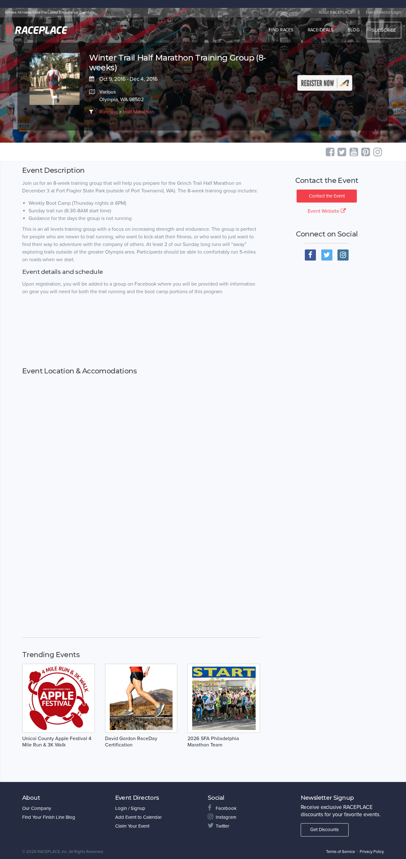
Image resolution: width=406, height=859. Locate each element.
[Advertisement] (141, 331)
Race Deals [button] (321, 30)
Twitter (222, 826)
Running (108, 112)
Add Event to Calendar (138, 817)
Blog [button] (354, 30)
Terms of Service (340, 851)
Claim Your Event (132, 826)
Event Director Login (383, 12)
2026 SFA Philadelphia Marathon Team (213, 741)
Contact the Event (327, 196)
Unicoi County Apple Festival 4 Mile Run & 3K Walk (56, 741)
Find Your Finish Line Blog (48, 817)
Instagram (226, 817)
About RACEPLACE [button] (335, 12)
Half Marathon (138, 112)
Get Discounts (324, 829)
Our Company (36, 808)
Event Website (324, 211)
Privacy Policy (372, 851)
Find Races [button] (281, 30)
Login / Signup (130, 808)
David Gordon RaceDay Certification (131, 741)
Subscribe (384, 30)
